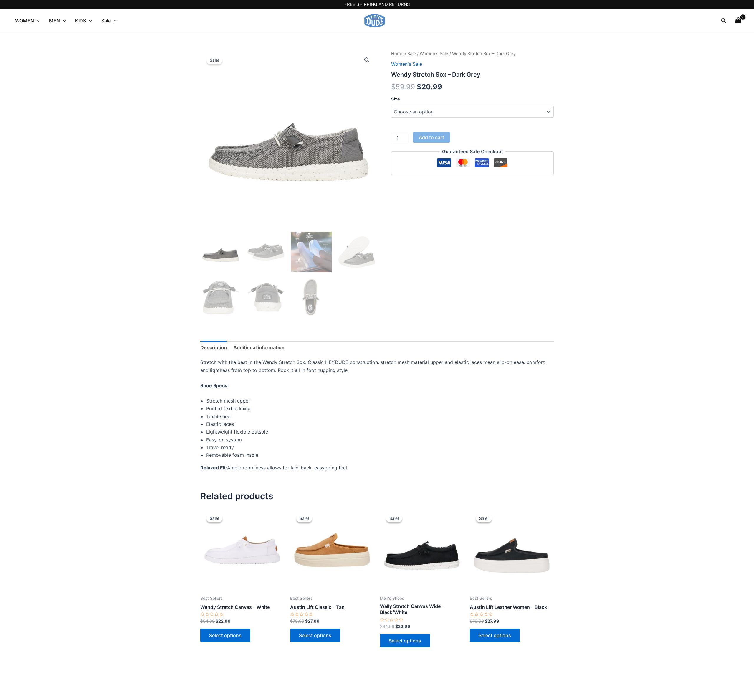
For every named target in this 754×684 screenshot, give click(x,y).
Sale (106, 21)
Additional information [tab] (259, 347)
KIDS (80, 21)
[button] (724, 20)
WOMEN (24, 21)
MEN (54, 21)
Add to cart (431, 137)
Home (397, 53)
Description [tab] (213, 347)
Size (395, 98)
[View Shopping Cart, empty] (738, 20)
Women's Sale (434, 53)
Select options (225, 635)
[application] (37, 20)
